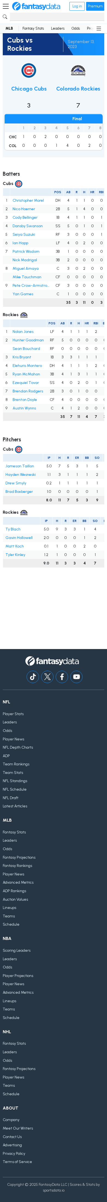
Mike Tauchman (27, 277)
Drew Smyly (15, 483)
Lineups (9, 907)
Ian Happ (20, 243)
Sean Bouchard (26, 348)
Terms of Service (17, 1161)
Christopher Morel (28, 200)
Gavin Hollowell (19, 537)
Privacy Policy (14, 1153)
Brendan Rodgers (28, 391)
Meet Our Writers (18, 1128)
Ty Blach (13, 529)
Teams (9, 916)
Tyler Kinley (15, 554)
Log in (77, 6)
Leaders (57, 28)
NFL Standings (15, 781)
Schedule (11, 924)
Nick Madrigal (25, 260)
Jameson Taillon (19, 466)
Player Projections (18, 975)
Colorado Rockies (78, 88)
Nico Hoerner (24, 209)
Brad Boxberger (19, 491)
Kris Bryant (22, 357)
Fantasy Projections (19, 857)
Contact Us (12, 1136)
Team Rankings (16, 764)
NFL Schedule (15, 789)
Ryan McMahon (26, 374)
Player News (13, 739)
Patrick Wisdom (26, 251)
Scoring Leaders (16, 950)
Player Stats (13, 714)
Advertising (12, 1145)
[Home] (36, 6)
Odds (76, 28)
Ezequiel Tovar (26, 382)
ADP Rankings (14, 891)
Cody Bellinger (25, 217)
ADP (6, 756)
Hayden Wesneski (20, 474)
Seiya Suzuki (24, 234)
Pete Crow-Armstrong (31, 285)
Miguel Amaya (26, 268)
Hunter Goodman (28, 340)
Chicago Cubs (29, 88)
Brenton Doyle (25, 399)
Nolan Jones (23, 331)
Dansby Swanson (28, 226)
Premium (95, 6)
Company (11, 1119)
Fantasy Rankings (17, 865)
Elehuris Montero (27, 365)
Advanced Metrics (18, 882)
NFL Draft (10, 798)
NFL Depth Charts (18, 747)
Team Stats (13, 772)
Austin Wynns (24, 408)
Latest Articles (15, 806)
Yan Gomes (23, 294)
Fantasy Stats (33, 28)
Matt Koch (14, 546)
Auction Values (15, 899)
